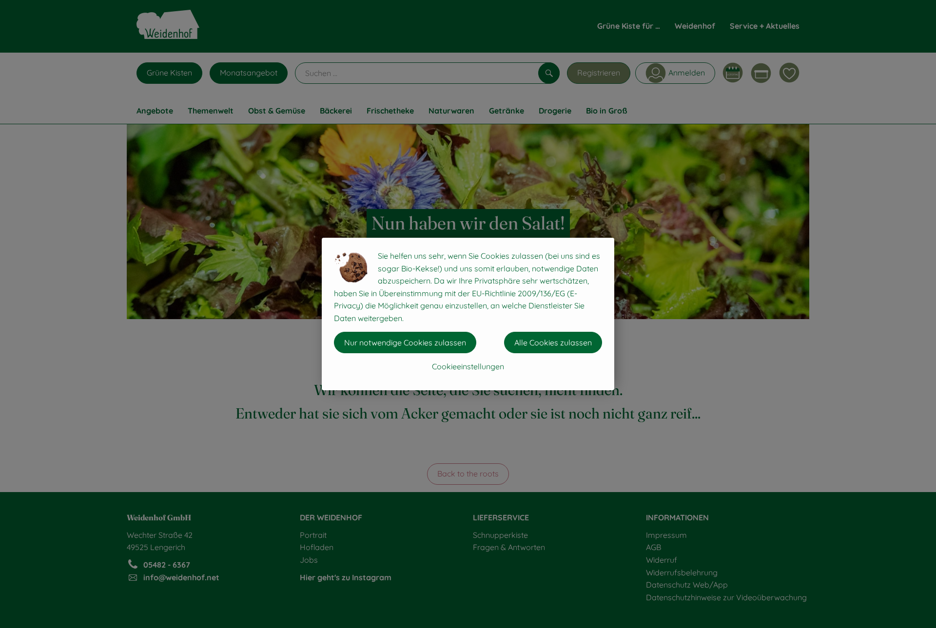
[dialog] (468, 314)
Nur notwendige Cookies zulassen (405, 342)
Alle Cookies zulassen (553, 342)
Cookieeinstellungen (468, 366)
